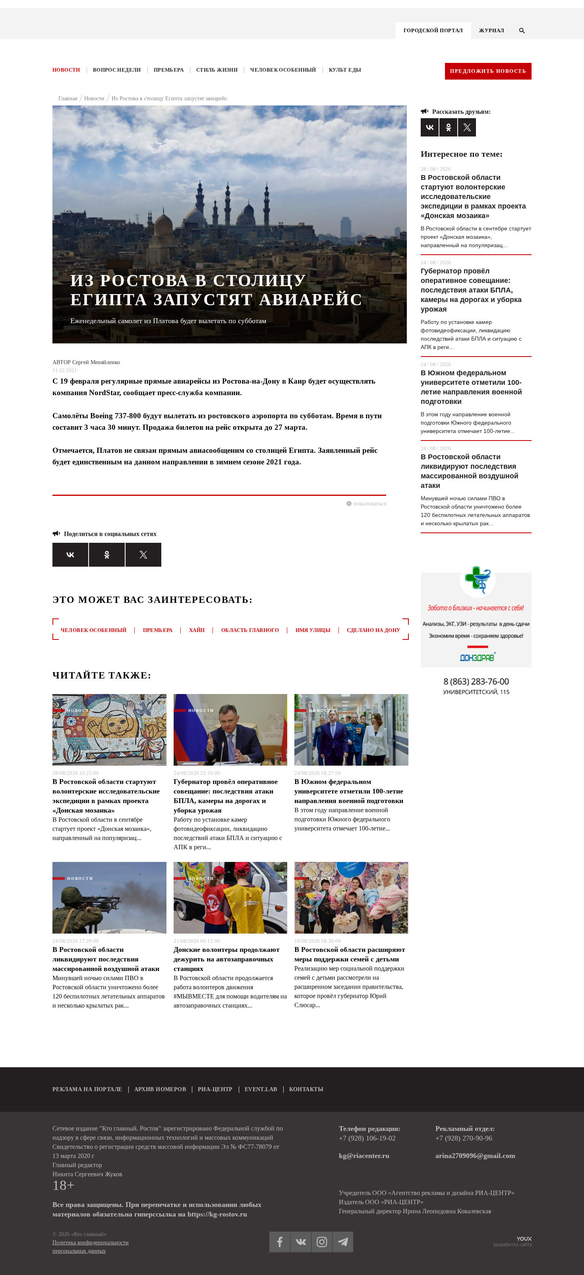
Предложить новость (488, 71)
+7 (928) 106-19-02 (367, 1138)
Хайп (197, 630)
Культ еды (345, 70)
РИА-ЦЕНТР (215, 1089)
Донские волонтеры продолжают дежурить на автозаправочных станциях (227, 959)
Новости (66, 70)
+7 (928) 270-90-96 (463, 1138)
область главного (250, 630)
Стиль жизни (217, 70)
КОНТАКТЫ (306, 1089)
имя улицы (313, 630)
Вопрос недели (117, 70)
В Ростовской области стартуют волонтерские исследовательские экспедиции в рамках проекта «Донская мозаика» (106, 796)
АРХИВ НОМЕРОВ (160, 1089)
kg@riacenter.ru (364, 1156)
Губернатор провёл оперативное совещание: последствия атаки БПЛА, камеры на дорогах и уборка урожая (226, 796)
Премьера (169, 70)
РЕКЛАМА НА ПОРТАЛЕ (87, 1089)
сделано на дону (373, 630)
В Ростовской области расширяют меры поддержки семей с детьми (349, 954)
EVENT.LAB (261, 1089)
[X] (143, 555)
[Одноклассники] (107, 555)
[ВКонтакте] (70, 555)
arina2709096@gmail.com (475, 1156)
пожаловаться (370, 504)
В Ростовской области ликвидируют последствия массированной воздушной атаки (105, 959)
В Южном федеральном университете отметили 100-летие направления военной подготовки (348, 791)
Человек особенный (283, 70)
